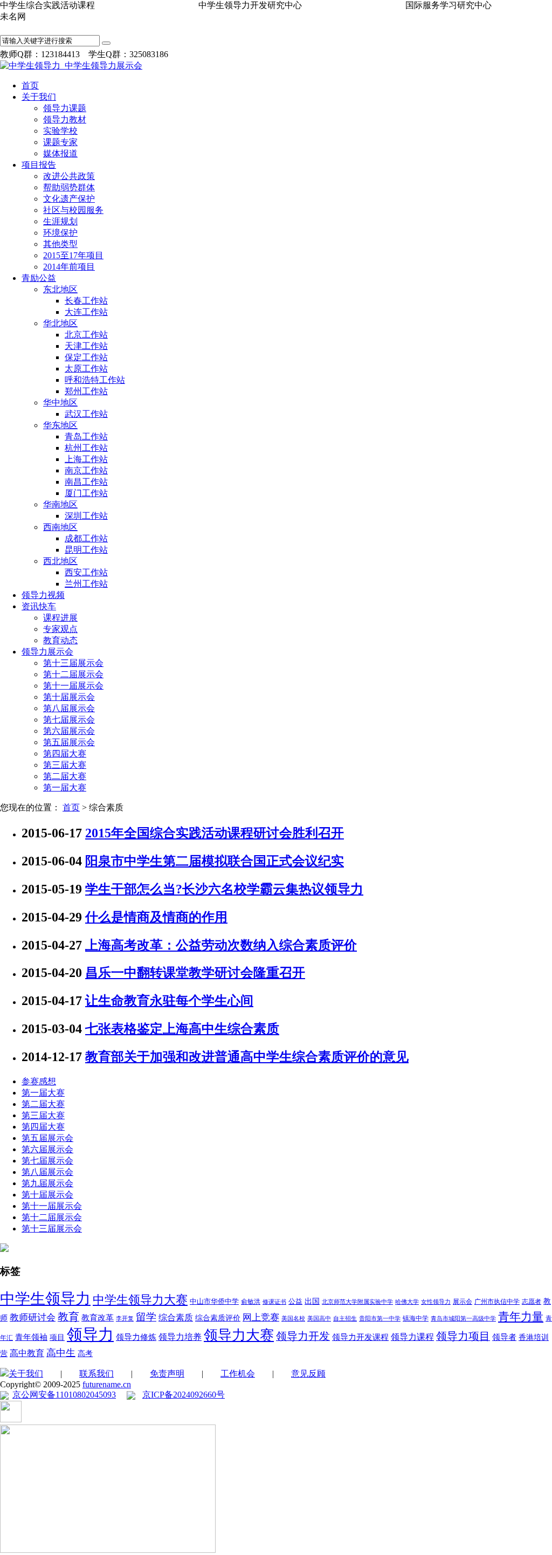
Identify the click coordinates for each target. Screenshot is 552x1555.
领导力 (90, 1334)
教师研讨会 (33, 1317)
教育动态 (60, 640)
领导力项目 (463, 1336)
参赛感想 (39, 1081)
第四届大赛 (64, 753)
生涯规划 (60, 221)
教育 (68, 1317)
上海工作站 (86, 459)
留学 (146, 1317)
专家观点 (60, 629)
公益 (295, 1301)
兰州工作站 (86, 583)
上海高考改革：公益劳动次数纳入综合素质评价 (221, 945)
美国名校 (293, 1319)
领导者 (504, 1337)
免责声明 (167, 1373)
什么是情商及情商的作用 (156, 917)
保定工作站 (86, 357)
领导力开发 (303, 1336)
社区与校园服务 (73, 210)
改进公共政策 (69, 176)
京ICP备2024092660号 (183, 1394)
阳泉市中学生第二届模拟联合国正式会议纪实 (214, 861)
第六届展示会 (69, 730)
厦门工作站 (86, 493)
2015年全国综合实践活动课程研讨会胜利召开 (214, 833)
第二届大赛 (64, 776)
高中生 (60, 1352)
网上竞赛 (261, 1317)
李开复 (125, 1319)
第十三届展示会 (73, 663)
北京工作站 (86, 334)
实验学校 (60, 130)
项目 (57, 1337)
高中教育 (27, 1353)
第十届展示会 (69, 696)
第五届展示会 (69, 742)
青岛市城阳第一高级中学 (463, 1319)
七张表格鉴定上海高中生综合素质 (182, 1029)
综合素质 (175, 1317)
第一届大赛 (64, 787)
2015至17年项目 (73, 255)
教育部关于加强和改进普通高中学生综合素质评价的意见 (247, 1057)
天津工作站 (86, 345)
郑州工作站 (86, 391)
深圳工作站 (86, 515)
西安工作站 (86, 572)
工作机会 (237, 1373)
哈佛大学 (407, 1302)
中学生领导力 (45, 1298)
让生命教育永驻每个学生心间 (169, 1001)
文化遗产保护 (69, 198)
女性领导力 (436, 1302)
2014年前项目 (69, 266)
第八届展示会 (69, 708)
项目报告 (39, 164)
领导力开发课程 (360, 1336)
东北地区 (60, 289)
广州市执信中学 (497, 1301)
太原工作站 (86, 368)
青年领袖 (31, 1337)
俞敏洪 (250, 1301)
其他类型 (60, 244)
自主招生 (345, 1319)
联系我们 (96, 1373)
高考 (85, 1354)
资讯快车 (39, 606)
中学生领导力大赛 (140, 1299)
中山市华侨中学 (214, 1301)
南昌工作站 (86, 481)
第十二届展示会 (73, 674)
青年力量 (520, 1316)
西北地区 (60, 561)
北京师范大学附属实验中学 (357, 1302)
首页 (30, 85)
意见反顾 (308, 1373)
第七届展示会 (69, 719)
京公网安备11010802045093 (64, 1394)
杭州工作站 (86, 447)
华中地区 (60, 402)
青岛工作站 (86, 436)
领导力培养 (180, 1336)
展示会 (462, 1301)
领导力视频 (43, 595)
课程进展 (60, 617)
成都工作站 (86, 538)
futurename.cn (106, 1384)
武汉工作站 (86, 413)
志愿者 (531, 1301)
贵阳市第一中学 (380, 1319)
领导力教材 (64, 119)
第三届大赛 (64, 764)
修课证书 (274, 1302)
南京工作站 (86, 470)
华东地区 (60, 425)
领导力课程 (412, 1336)
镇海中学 (416, 1318)
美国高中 (319, 1319)
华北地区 (60, 323)
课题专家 (60, 142)
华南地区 (60, 504)
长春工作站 (86, 300)
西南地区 (60, 527)
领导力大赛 (239, 1335)
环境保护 (60, 232)
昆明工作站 (86, 549)
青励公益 (39, 278)
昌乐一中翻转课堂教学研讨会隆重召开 (195, 973)
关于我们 (39, 96)
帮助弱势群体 (69, 187)
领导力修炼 (136, 1336)
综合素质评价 (217, 1318)
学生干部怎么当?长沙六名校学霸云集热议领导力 (224, 889)
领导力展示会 (47, 651)
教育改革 (97, 1317)
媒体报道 (60, 153)
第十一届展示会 (73, 685)
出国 (312, 1301)
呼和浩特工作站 (95, 379)
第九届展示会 (47, 1183)
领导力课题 (64, 108)
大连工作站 (86, 311)
